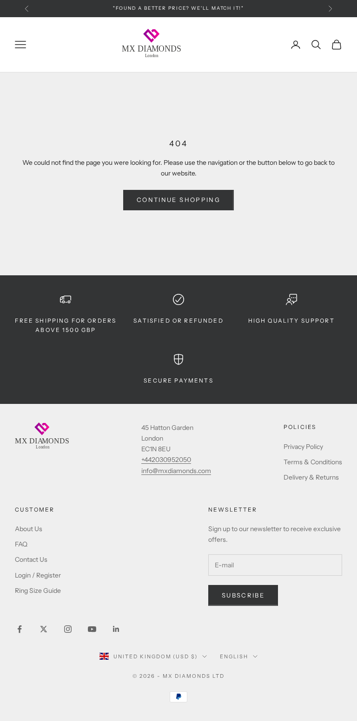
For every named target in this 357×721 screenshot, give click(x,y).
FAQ (21, 544)
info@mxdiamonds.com (176, 471)
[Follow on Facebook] (19, 629)
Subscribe (243, 595)
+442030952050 (166, 459)
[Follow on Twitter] (43, 629)
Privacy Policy (303, 446)
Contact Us (31, 559)
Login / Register (38, 575)
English (234, 656)
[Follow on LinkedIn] (116, 629)
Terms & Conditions (313, 462)
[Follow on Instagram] (68, 629)
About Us (28, 529)
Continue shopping (178, 199)
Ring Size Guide (38, 590)
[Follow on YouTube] (92, 629)
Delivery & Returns (311, 477)
